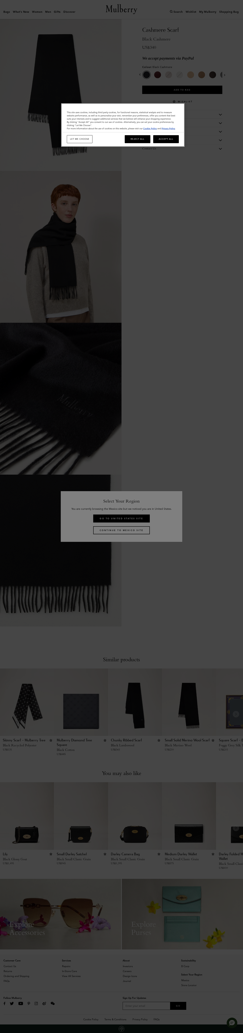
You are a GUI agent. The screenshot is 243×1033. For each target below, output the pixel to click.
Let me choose (79, 139)
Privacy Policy (168, 128)
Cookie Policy (150, 128)
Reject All (137, 139)
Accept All (166, 139)
